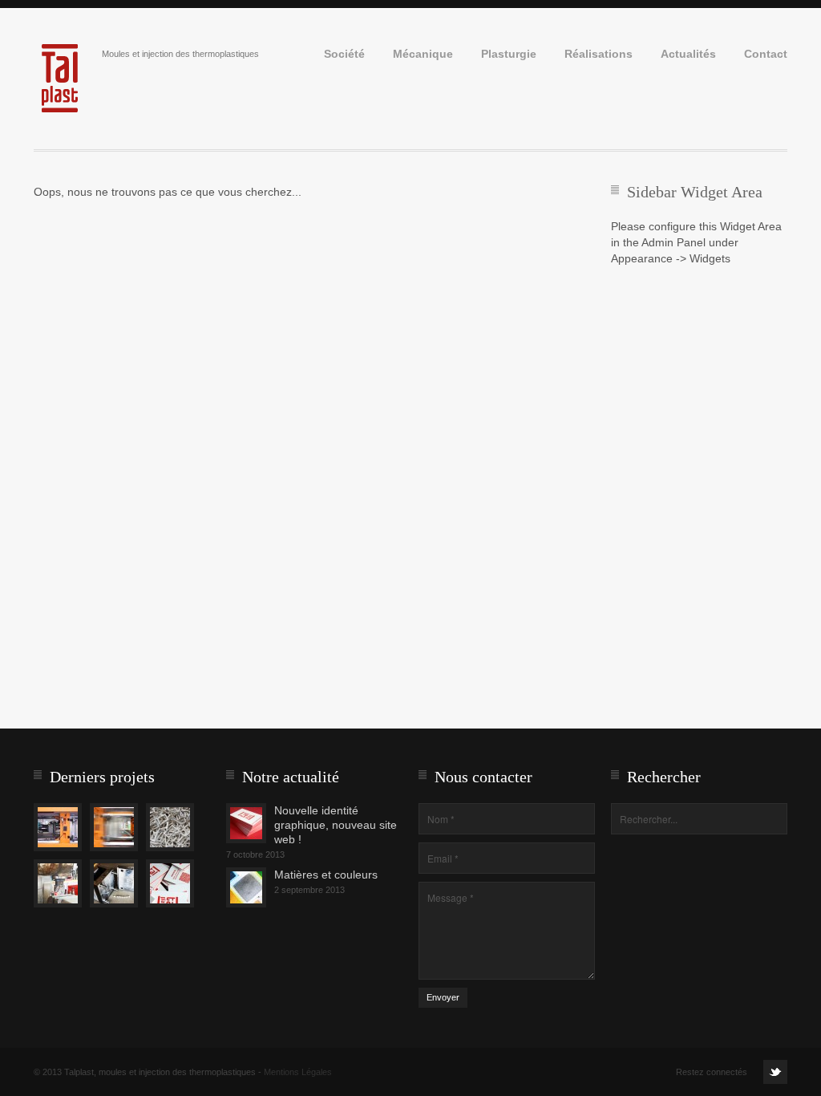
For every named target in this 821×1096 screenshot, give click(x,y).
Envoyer (443, 997)
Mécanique (423, 54)
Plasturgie (508, 54)
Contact (765, 54)
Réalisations (598, 54)
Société (344, 54)
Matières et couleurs (326, 874)
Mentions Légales (298, 1072)
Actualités (688, 54)
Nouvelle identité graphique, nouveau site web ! (335, 825)
